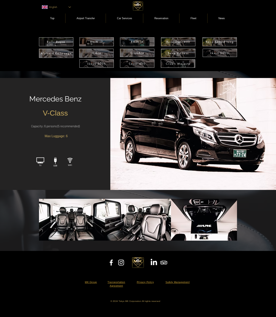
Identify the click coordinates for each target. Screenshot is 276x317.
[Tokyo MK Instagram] (121, 262)
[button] (124, 18)
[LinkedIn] (154, 262)
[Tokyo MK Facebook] (111, 262)
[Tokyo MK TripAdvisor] (164, 262)
